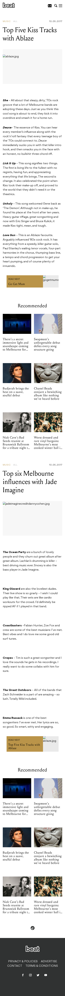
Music (7, 21)
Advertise (49, 961)
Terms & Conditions (41, 966)
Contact (14, 966)
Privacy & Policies (23, 961)
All (15, 21)
